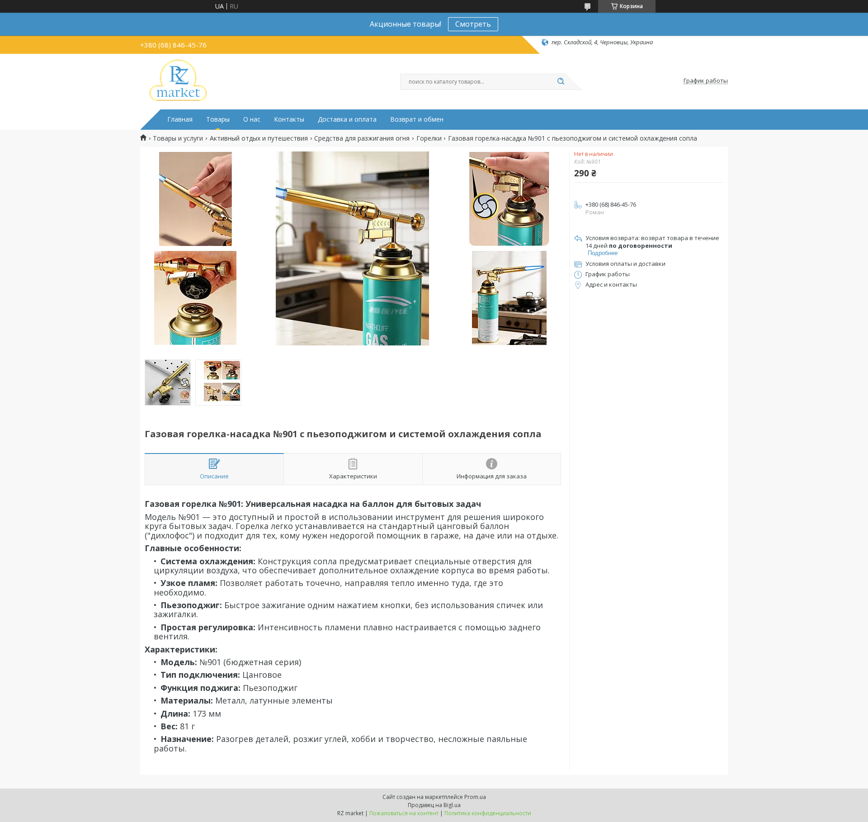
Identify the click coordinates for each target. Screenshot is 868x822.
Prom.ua (475, 797)
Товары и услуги (178, 138)
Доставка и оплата (347, 119)
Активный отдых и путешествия (259, 138)
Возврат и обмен (416, 119)
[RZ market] (178, 81)
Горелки (429, 138)
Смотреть (473, 24)
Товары (218, 119)
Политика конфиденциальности (487, 813)
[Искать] (561, 82)
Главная (180, 119)
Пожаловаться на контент (404, 813)
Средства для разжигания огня (362, 138)
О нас (251, 119)
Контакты (289, 119)
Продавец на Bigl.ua (434, 805)
